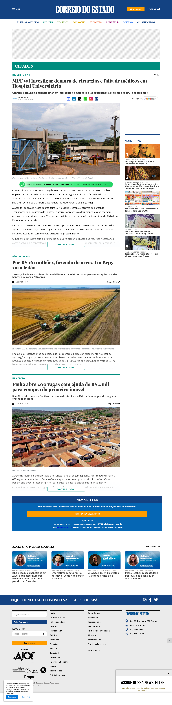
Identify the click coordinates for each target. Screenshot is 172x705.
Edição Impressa (57, 675)
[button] (113, 282)
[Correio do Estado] (143, 613)
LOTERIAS (131, 207)
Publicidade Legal (58, 622)
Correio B (112, 22)
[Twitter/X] (79, 98)
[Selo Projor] (29, 673)
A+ (155, 74)
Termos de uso (95, 622)
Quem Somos (94, 613)
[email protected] (64, 527)
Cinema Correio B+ (135, 159)
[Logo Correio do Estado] (85, 9)
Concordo (12, 697)
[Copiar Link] (96, 98)
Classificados (146, 22)
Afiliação (92, 635)
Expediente (93, 617)
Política (62, 22)
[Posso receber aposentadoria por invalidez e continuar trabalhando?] (142, 560)
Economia (79, 22)
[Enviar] (43, 634)
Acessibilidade (94, 640)
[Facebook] (68, 98)
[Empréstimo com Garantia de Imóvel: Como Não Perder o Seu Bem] (67, 560)
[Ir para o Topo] (169, 640)
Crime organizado (135, 252)
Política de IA (56, 631)
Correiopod (55, 657)
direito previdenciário (24, 571)
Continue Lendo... (66, 367)
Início (52, 613)
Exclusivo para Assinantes (65, 571)
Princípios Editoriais (97, 644)
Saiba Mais (26, 697)
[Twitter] (156, 600)
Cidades (48, 22)
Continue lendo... (66, 244)
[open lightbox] (66, 139)
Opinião (128, 22)
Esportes (96, 22)
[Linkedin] (74, 98)
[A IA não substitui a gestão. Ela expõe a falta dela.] (104, 560)
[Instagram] (91, 98)
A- (158, 74)
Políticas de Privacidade (99, 631)
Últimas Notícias (28, 22)
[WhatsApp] (85, 98)
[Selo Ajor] (29, 656)
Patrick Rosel (24, 98)
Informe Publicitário (59, 662)
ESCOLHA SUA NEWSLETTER (87, 514)
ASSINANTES (154, 546)
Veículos (54, 648)
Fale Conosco (94, 626)
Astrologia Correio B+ (136, 182)
